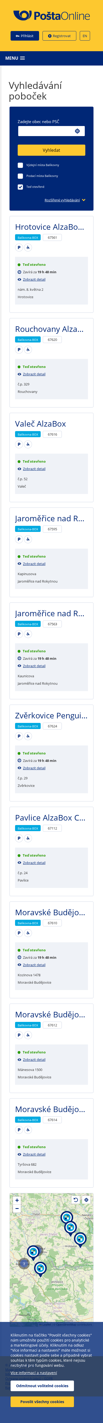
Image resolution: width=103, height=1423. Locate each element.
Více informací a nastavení (34, 1372)
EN (85, 35)
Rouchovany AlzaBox (53, 328)
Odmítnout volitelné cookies (42, 1385)
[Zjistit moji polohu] (77, 131)
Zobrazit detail (34, 279)
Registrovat (62, 35)
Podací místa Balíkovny (42, 176)
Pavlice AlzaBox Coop (54, 817)
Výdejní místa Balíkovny (42, 165)
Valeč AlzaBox (40, 423)
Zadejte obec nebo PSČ (38, 121)
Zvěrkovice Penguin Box (58, 715)
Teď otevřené (35, 187)
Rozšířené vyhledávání (62, 200)
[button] (53, 58)
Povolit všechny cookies (42, 1401)
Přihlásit (27, 35)
